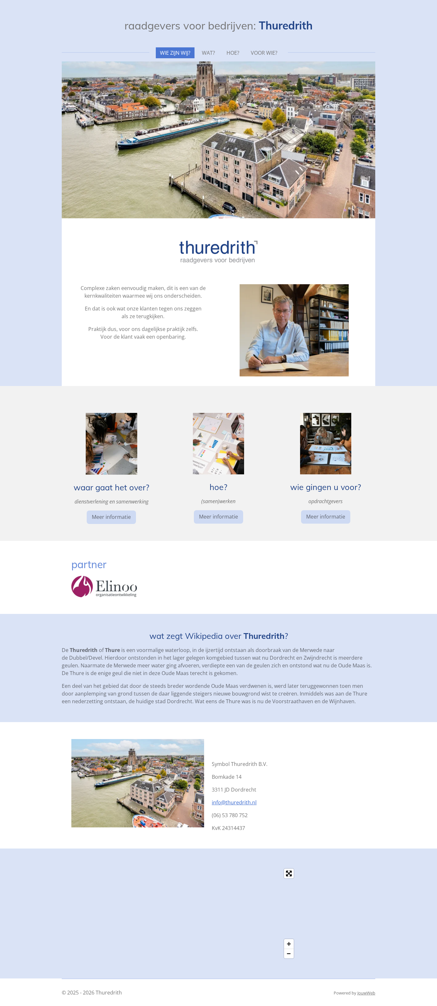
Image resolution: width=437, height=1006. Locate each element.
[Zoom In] (289, 944)
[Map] (218, 913)
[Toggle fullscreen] (289, 873)
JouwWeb (366, 993)
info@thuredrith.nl (234, 802)
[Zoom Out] (289, 953)
